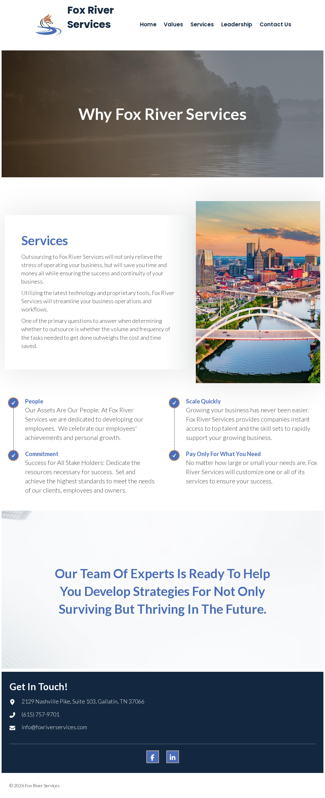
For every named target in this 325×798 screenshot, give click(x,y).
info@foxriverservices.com (54, 726)
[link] (148, 24)
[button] (152, 756)
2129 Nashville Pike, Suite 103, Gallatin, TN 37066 (83, 701)
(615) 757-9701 (40, 714)
